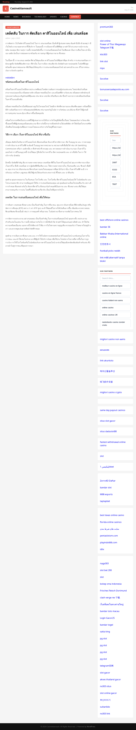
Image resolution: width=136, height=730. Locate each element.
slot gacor (105, 672)
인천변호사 (105, 243)
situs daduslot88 (108, 431)
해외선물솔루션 (107, 371)
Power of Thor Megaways (113, 44)
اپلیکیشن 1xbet (107, 466)
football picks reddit (110, 250)
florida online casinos (111, 522)
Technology (40, 17)
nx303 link (105, 713)
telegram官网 (106, 665)
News (15, 17)
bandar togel (106, 624)
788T (114, 184)
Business (26, 17)
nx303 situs (105, 686)
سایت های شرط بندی (109, 528)
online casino (107, 307)
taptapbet (105, 501)
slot (102, 456)
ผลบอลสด (104, 349)
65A (114, 177)
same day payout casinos (112, 410)
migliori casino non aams (112, 339)
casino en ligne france (111, 293)
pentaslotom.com (109, 535)
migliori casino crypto (111, 392)
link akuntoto (106, 360)
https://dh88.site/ (116, 155)
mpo (102, 68)
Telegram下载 (107, 47)
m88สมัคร (10, 77)
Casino (63, 17)
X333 (114, 169)
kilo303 (103, 54)
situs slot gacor (107, 420)
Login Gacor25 (107, 617)
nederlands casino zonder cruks (113, 323)
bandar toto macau (109, 611)
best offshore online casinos (114, 219)
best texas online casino (112, 515)
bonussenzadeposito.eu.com (114, 89)
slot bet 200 (106, 570)
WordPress (91, 726)
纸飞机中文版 (106, 381)
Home (7, 17)
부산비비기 (105, 699)
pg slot (103, 638)
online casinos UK (110, 315)
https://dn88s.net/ (116, 148)
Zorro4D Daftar (108, 480)
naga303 (104, 563)
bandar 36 (105, 226)
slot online (105, 40)
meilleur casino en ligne (112, 286)
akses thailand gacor (110, 679)
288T (114, 162)
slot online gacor (108, 693)
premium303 (106, 26)
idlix (102, 549)
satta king (105, 631)
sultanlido (105, 706)
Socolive (104, 78)
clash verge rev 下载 (110, 597)
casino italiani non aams (112, 300)
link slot (104, 61)
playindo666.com (108, 542)
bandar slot (106, 487)
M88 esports (106, 494)
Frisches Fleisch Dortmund (113, 590)
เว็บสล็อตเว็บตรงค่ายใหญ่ (112, 604)
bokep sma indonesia (111, 583)
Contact (75, 17)
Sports (53, 17)
